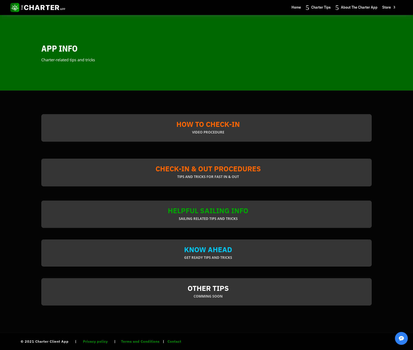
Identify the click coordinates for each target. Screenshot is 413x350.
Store (386, 7)
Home (296, 7)
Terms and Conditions (140, 341)
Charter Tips (321, 7)
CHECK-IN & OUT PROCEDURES (208, 168)
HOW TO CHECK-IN (208, 124)
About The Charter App (359, 7)
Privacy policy (95, 341)
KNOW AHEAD (208, 249)
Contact (174, 341)
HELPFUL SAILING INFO (208, 210)
